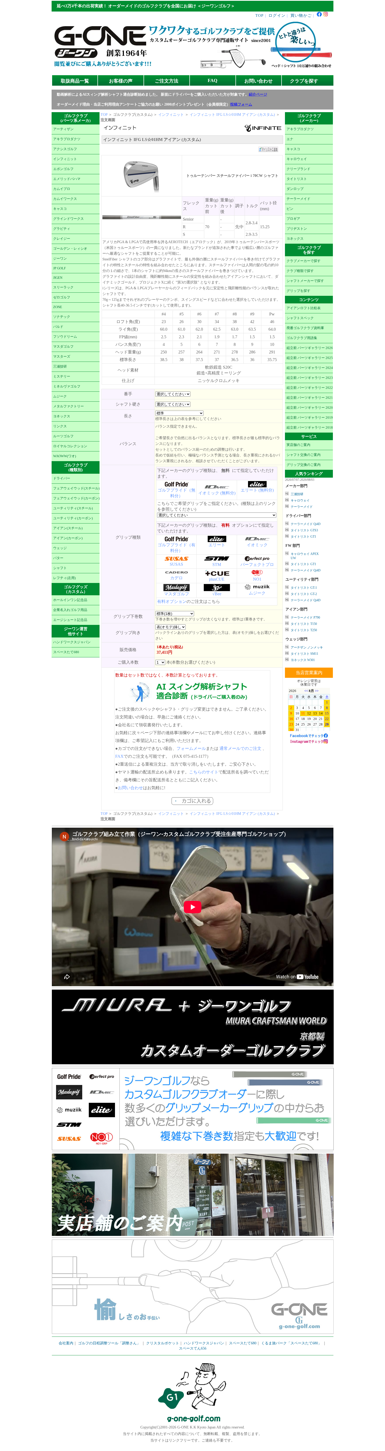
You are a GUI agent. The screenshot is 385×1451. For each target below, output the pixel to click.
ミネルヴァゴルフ (66, 386)
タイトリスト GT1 (303, 536)
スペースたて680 (66, 652)
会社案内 (66, 1343)
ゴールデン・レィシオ (70, 248)
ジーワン (60, 258)
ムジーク (60, 396)
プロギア (293, 219)
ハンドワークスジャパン (72, 642)
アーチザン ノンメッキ (307, 647)
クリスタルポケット (162, 1343)
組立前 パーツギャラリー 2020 (310, 408)
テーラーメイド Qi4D (306, 524)
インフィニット (65, 159)
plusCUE (216, 579)
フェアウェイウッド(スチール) (76, 488)
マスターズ (61, 356)
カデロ (176, 578)
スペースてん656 (192, 1348)
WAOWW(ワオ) (64, 456)
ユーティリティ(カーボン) (73, 518)
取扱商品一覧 (75, 81)
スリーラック (63, 287)
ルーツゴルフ (63, 436)
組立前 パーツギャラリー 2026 (310, 348)
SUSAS (176, 564)
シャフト (60, 568)
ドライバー (61, 478)
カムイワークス (65, 199)
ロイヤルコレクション (70, 446)
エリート (216, 545)
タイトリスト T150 (304, 624)
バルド (58, 327)
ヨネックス (61, 416)
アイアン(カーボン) (67, 538)
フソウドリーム (65, 337)
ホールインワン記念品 (70, 600)
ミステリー (61, 376)
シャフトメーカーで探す (305, 281)
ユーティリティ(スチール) (73, 508)
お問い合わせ (258, 81)
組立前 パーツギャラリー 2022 (310, 388)
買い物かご (301, 15)
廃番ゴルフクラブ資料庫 (305, 328)
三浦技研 (60, 366)
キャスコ (60, 209)
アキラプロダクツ (66, 139)
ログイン (276, 15)
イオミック (257, 545)
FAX (119, 756)
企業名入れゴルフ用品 (70, 610)
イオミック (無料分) (216, 493)
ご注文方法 (166, 81)
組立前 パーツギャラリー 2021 (310, 398)
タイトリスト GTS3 (304, 530)
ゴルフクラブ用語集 (302, 338)
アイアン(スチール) (67, 528)
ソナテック (61, 317)
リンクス (60, 426)
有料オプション (171, 601)
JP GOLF (59, 268)
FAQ (212, 80)
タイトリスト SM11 (304, 654)
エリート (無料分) (257, 490)
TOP (259, 15)
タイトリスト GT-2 (304, 594)
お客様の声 (121, 81)
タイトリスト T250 (304, 630)
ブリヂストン (297, 229)
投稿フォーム (241, 104)
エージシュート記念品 (70, 620)
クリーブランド (298, 169)
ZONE (57, 307)
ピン (290, 209)
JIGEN (57, 278)
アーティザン (63, 129)
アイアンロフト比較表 (304, 308)
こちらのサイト (203, 772)
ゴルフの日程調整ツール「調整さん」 (109, 1343)
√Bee (216, 594)
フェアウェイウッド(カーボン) (76, 498)
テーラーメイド (298, 199)
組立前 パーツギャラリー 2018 (310, 427)
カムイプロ (61, 189)
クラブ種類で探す (300, 271)
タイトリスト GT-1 (304, 588)
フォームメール (191, 748)
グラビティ (61, 229)
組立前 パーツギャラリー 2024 (310, 368)
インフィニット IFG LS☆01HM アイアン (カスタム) (233, 115)
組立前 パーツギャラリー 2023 (310, 378)
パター (58, 558)
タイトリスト (297, 179)
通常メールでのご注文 (240, 748)
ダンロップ (295, 189)
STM (216, 564)
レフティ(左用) (64, 578)
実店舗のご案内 (298, 445)
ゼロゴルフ (61, 297)
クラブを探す (304, 81)
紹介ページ (258, 94)
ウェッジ (60, 548)
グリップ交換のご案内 (304, 465)
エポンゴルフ (63, 169)
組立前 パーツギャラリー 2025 (310, 358)
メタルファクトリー (68, 406)
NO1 (257, 579)
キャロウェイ (297, 159)
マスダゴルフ (63, 346)
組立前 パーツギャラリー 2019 (310, 417)
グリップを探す (298, 291)
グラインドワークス (68, 219)
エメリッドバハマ (66, 179)
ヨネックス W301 (303, 660)
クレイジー (61, 239)
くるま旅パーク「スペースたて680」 (292, 1343)
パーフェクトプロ (257, 564)
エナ (290, 139)
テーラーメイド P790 (305, 617)
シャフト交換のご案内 (304, 455)
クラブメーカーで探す (304, 261)
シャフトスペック (300, 318)
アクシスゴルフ (65, 149)
